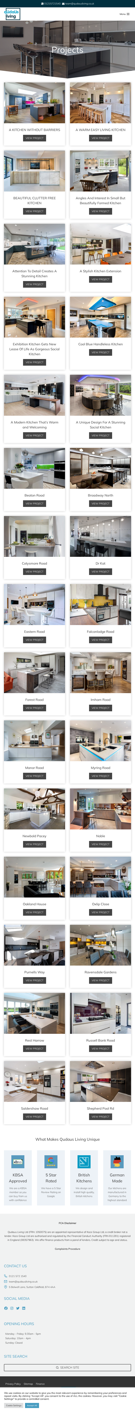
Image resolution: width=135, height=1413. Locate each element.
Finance (40, 1383)
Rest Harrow (34, 1040)
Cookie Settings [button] (13, 1405)
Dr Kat (100, 563)
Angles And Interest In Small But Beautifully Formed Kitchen (100, 200)
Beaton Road (34, 495)
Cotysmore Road (34, 563)
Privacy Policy (13, 1383)
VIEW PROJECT (36, 138)
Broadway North (100, 495)
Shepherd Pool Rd (100, 1108)
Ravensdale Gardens (101, 972)
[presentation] (34, 102)
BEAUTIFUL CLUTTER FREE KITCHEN (34, 200)
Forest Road (34, 700)
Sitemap (28, 1383)
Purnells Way (34, 972)
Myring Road (100, 768)
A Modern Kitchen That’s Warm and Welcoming (34, 424)
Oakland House (34, 904)
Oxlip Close (100, 904)
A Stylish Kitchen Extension (100, 271)
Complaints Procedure (67, 1248)
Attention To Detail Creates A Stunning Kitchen (34, 273)
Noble (100, 836)
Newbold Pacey (34, 836)
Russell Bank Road (100, 1040)
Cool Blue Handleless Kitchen (100, 344)
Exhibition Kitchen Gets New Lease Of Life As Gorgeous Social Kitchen (34, 349)
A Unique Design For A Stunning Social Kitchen (100, 424)
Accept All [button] (32, 1405)
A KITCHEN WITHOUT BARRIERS (34, 130)
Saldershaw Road (34, 1108)
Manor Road (34, 768)
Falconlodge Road (100, 632)
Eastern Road (34, 632)
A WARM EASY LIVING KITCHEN (100, 130)
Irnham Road (100, 700)
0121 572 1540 (18, 1276)
